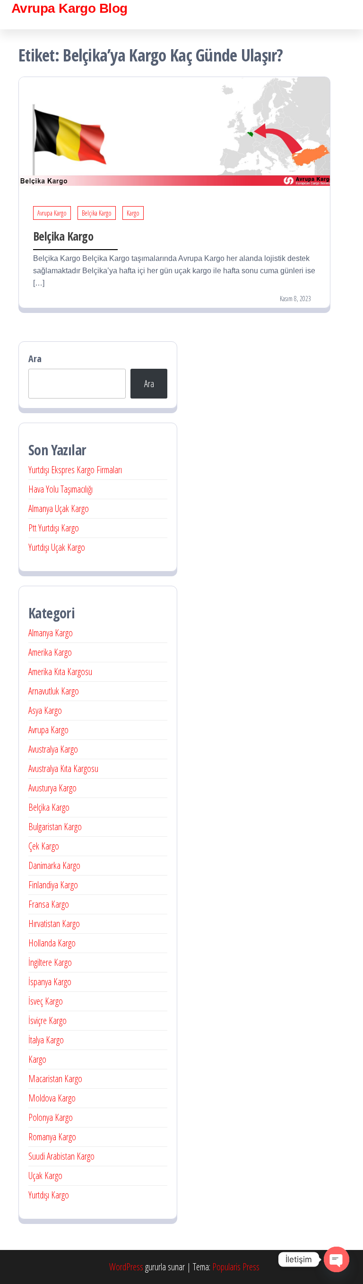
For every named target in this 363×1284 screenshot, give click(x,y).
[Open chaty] (336, 1259)
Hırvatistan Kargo (54, 923)
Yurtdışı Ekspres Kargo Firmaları (75, 469)
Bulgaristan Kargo (55, 826)
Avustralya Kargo (53, 749)
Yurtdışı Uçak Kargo (56, 547)
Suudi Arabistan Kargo (61, 1156)
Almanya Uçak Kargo (58, 508)
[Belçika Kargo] (174, 130)
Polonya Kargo (50, 1117)
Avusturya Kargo (52, 787)
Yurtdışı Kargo (48, 1195)
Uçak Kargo (45, 1175)
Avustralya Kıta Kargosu (63, 768)
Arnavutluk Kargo (53, 691)
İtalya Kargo (46, 1039)
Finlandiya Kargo (53, 884)
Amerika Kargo (50, 652)
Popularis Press (235, 1266)
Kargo (133, 212)
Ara (35, 358)
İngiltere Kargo (50, 962)
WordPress (126, 1266)
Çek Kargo (43, 846)
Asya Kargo (45, 710)
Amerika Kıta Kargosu (60, 671)
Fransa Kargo (48, 904)
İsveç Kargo (45, 1001)
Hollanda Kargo (52, 943)
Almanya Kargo (50, 632)
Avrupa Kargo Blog (69, 8)
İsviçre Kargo (47, 1020)
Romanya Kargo (52, 1136)
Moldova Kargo (52, 1098)
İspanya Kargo (49, 981)
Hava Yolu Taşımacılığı (60, 489)
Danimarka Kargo (54, 865)
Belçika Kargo (97, 212)
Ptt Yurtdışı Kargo (53, 527)
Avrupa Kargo (52, 212)
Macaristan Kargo (55, 1078)
